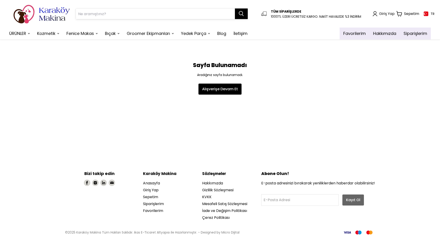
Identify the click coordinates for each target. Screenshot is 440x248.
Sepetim (150, 197)
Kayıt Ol (353, 200)
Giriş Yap (151, 190)
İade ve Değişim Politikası (224, 210)
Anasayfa (151, 183)
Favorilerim (153, 210)
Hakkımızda (212, 183)
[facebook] (87, 183)
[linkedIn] (103, 183)
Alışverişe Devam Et (220, 89)
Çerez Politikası (216, 217)
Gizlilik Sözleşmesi (218, 190)
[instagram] (95, 183)
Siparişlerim (153, 203)
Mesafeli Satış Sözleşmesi (224, 203)
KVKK (207, 197)
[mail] (112, 183)
